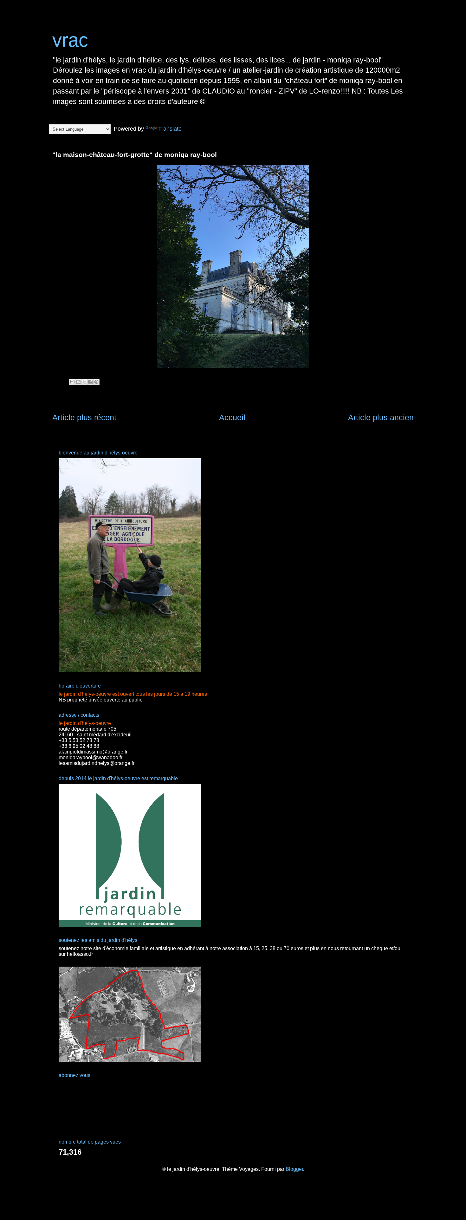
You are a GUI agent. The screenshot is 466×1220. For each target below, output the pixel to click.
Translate (170, 129)
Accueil (232, 417)
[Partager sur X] (84, 382)
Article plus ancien (381, 417)
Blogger (294, 1169)
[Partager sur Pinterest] (96, 382)
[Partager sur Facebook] (90, 382)
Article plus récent (84, 417)
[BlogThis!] (78, 382)
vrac (70, 40)
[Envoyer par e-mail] (72, 382)
